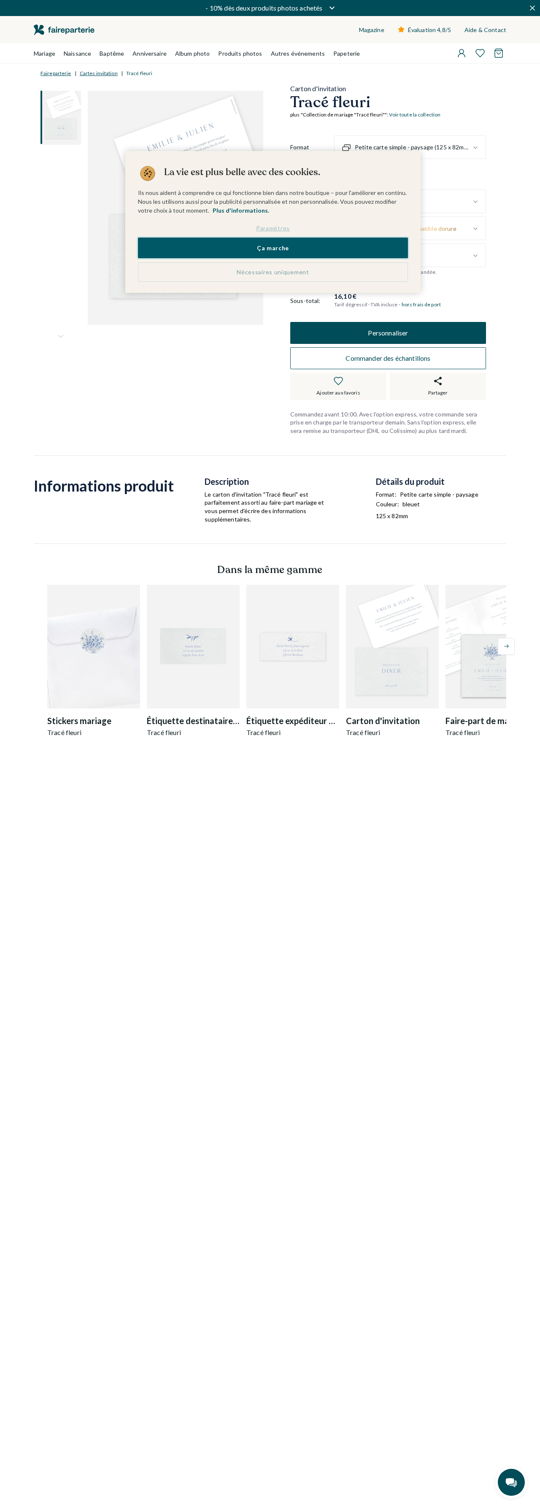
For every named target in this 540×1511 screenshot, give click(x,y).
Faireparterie (55, 73)
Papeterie (346, 53)
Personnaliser (388, 333)
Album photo (192, 53)
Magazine (371, 29)
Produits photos (240, 53)
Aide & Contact (485, 29)
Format (299, 147)
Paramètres (273, 228)
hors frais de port (421, 304)
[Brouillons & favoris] (480, 53)
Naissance (77, 53)
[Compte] (461, 53)
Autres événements (298, 53)
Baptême (112, 53)
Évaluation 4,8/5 (429, 29)
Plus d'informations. (241, 210)
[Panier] (498, 53)
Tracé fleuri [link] (139, 73)
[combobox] (410, 147)
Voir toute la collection (414, 115)
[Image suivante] (60, 336)
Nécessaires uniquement (273, 272)
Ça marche (273, 247)
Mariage (44, 53)
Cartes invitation (99, 73)
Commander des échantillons (388, 358)
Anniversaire (149, 53)
